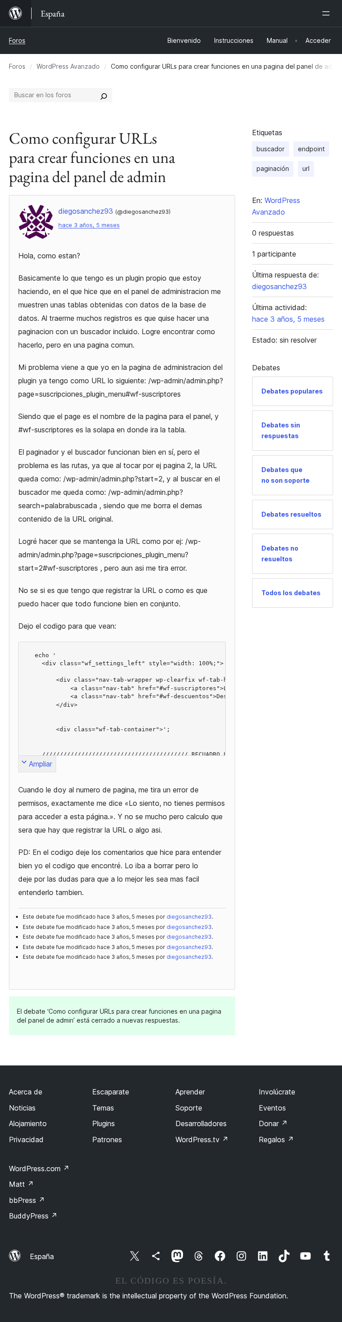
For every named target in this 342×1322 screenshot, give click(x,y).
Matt (21, 1184)
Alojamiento (28, 1123)
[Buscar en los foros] (103, 95)
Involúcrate (277, 1091)
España (42, 1256)
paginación (272, 168)
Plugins (103, 1123)
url (305, 168)
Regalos (276, 1139)
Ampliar (40, 763)
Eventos (272, 1107)
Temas (103, 1107)
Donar (273, 1123)
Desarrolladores (201, 1123)
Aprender (190, 1091)
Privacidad (26, 1139)
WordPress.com (39, 1168)
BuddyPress (33, 1215)
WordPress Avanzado (68, 66)
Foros (17, 40)
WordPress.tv (201, 1139)
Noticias (22, 1107)
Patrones (107, 1139)
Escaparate (110, 1091)
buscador (270, 149)
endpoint (311, 149)
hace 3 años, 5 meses (89, 225)
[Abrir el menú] (328, 13)
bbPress (27, 1200)
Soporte (188, 1107)
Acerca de (25, 1091)
